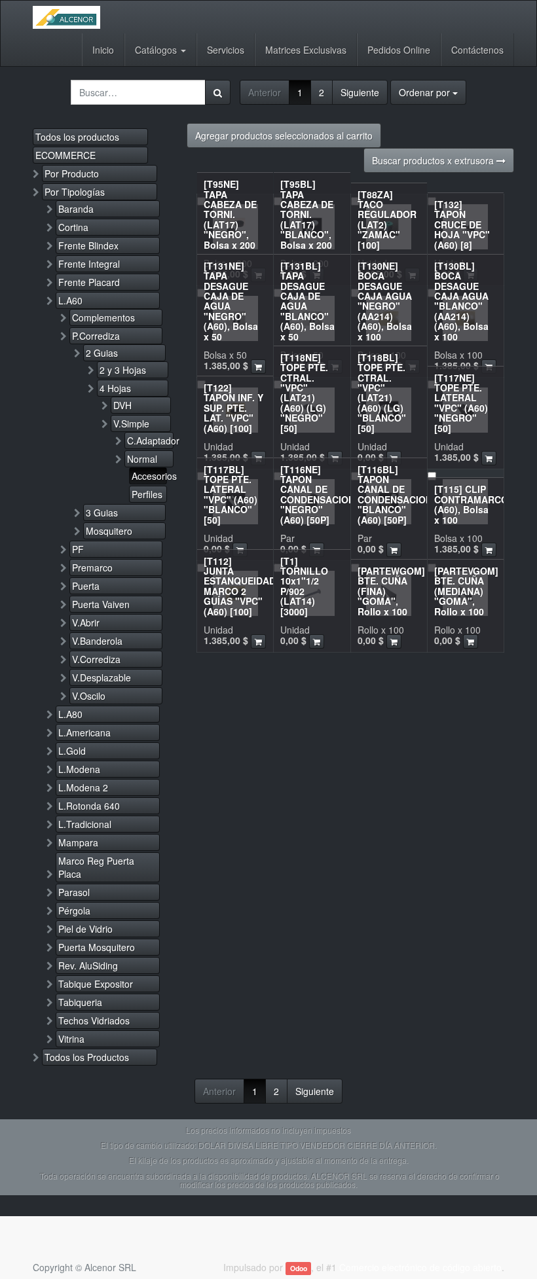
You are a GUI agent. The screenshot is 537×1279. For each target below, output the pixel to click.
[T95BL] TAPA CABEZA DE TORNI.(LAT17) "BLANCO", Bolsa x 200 (306, 214)
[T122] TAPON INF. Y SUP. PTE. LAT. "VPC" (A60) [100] (233, 408)
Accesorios (149, 475)
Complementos (103, 317)
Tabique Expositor (95, 983)
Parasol (74, 892)
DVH (122, 405)
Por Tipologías (75, 191)
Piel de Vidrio (85, 928)
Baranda (76, 208)
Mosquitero (109, 530)
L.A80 (70, 714)
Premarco (92, 567)
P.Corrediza (96, 335)
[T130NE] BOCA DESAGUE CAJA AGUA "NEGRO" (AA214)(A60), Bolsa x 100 (385, 301)
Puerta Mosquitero (96, 947)
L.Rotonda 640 (89, 805)
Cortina (73, 227)
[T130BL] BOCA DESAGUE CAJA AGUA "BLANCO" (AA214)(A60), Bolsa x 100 (461, 301)
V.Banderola (97, 640)
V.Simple (131, 423)
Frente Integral (89, 263)
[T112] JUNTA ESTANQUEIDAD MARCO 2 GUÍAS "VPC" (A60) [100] (240, 586)
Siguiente (360, 92)
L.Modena (79, 769)
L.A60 (70, 300)
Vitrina (71, 1038)
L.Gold (72, 750)
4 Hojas (115, 388)
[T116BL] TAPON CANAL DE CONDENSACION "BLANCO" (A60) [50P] (395, 494)
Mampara (78, 842)
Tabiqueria (80, 1002)
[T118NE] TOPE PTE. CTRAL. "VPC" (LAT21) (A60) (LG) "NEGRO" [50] (304, 393)
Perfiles (147, 494)
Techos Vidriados (94, 1020)
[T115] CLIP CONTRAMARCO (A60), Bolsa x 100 (471, 504)
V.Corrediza (96, 659)
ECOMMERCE (65, 155)
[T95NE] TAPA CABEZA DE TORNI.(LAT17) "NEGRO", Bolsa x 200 (230, 214)
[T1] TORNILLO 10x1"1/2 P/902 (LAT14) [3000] (304, 586)
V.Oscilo (88, 695)
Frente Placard (89, 282)
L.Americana (84, 732)
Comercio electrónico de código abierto (420, 1267)
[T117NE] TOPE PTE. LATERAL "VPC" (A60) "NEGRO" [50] (461, 403)
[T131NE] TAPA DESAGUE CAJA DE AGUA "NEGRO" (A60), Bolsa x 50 (231, 301)
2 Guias (102, 352)
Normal (142, 458)
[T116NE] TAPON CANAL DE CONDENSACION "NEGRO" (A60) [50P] (317, 494)
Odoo (298, 1268)
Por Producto (72, 173)
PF (78, 549)
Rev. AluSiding (88, 965)
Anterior (264, 92)
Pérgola (74, 910)
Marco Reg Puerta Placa (96, 867)
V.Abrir (86, 622)
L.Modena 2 (83, 787)
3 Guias (102, 512)
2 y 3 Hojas (123, 369)
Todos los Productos (87, 1057)
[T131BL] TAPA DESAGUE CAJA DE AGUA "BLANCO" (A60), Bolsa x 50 (307, 301)
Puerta (86, 585)
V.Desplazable (101, 677)
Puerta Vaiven (101, 604)
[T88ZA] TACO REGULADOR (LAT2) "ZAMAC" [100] (387, 219)
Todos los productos (77, 136)
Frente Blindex (88, 245)
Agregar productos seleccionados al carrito (284, 135)
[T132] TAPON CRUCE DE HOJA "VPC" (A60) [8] (462, 224)
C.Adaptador (150, 440)
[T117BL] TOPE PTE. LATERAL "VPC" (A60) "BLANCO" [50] (230, 494)
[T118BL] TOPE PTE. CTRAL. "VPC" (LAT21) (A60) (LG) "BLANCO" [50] (382, 393)
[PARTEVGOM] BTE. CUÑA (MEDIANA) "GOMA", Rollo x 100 (466, 591)
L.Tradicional (84, 824)
